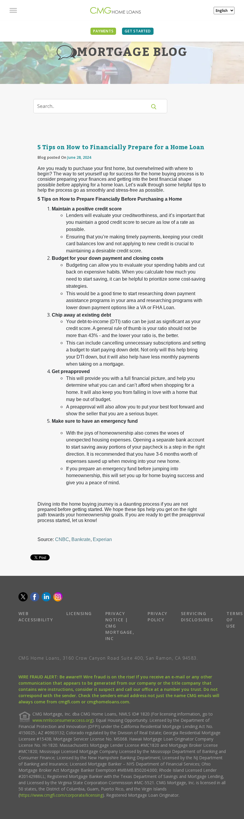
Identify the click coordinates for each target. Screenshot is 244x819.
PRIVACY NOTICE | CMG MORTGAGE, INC (119, 626)
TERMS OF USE (234, 620)
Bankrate (80, 539)
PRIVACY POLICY (158, 616)
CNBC (62, 539)
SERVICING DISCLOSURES (197, 616)
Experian (102, 539)
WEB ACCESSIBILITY (35, 616)
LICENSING (79, 613)
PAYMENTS (103, 31)
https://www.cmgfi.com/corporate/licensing (61, 795)
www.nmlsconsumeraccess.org (62, 720)
